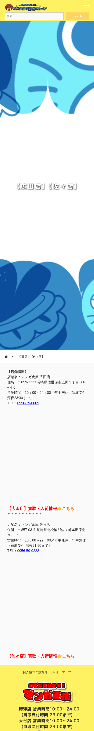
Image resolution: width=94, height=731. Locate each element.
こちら (68, 508)
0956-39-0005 (28, 403)
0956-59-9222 (28, 551)
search (77, 16)
